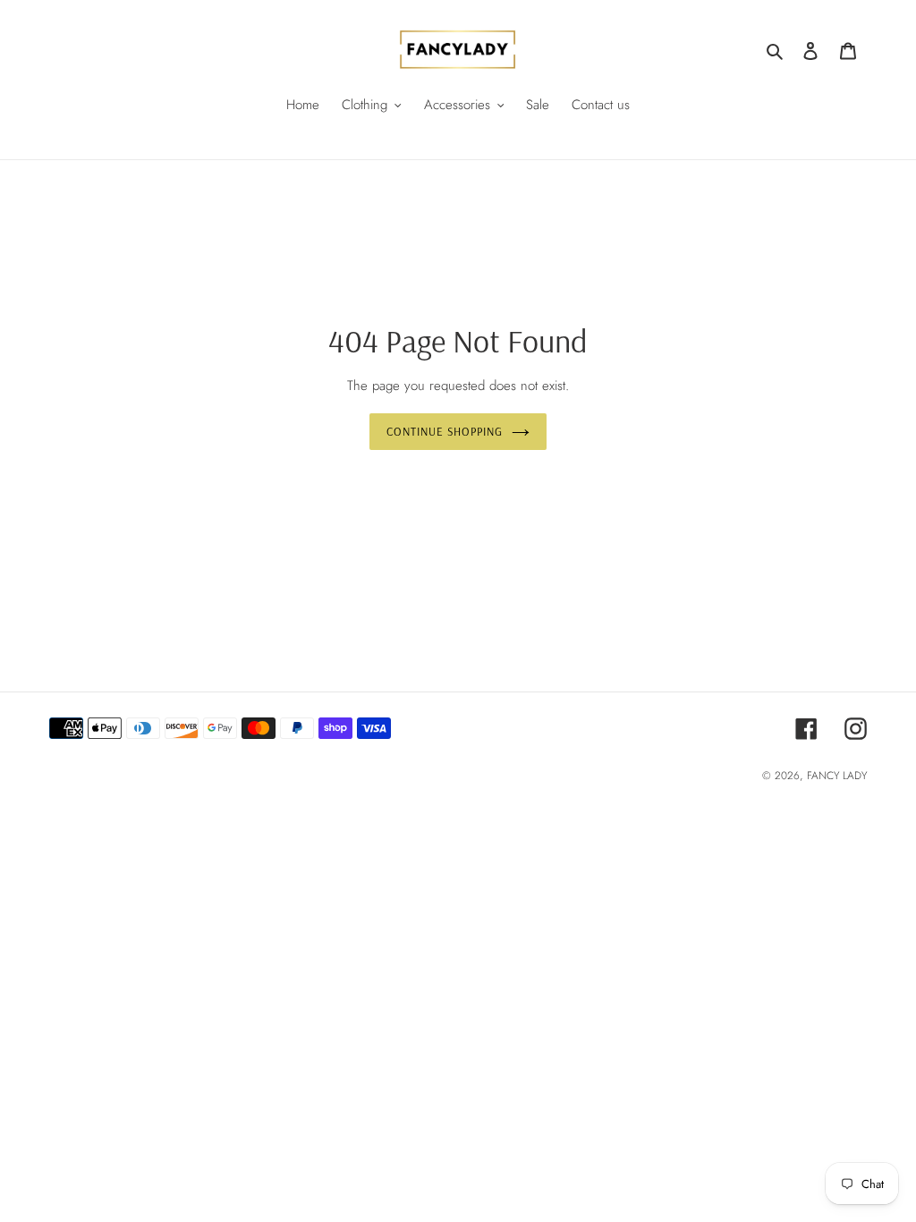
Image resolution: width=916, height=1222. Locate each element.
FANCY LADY (837, 776)
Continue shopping (445, 431)
